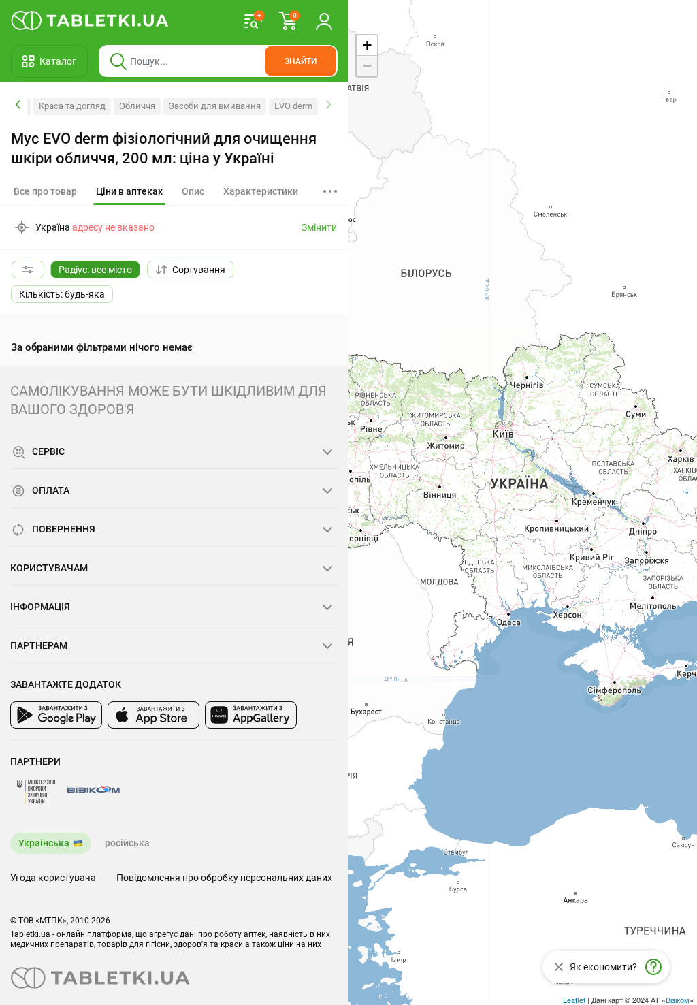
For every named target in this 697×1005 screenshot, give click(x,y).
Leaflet (574, 999)
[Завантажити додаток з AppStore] (153, 715)
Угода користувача (53, 877)
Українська (43, 843)
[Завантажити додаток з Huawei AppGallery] (251, 715)
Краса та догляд (72, 106)
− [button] (367, 65)
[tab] (129, 192)
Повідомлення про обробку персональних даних (224, 877)
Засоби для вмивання (215, 106)
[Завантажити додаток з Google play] (56, 715)
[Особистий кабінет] (324, 20)
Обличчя (137, 106)
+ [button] (367, 45)
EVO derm (293, 106)
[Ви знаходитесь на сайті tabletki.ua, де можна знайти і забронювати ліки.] (90, 20)
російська (127, 843)
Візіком (678, 999)
